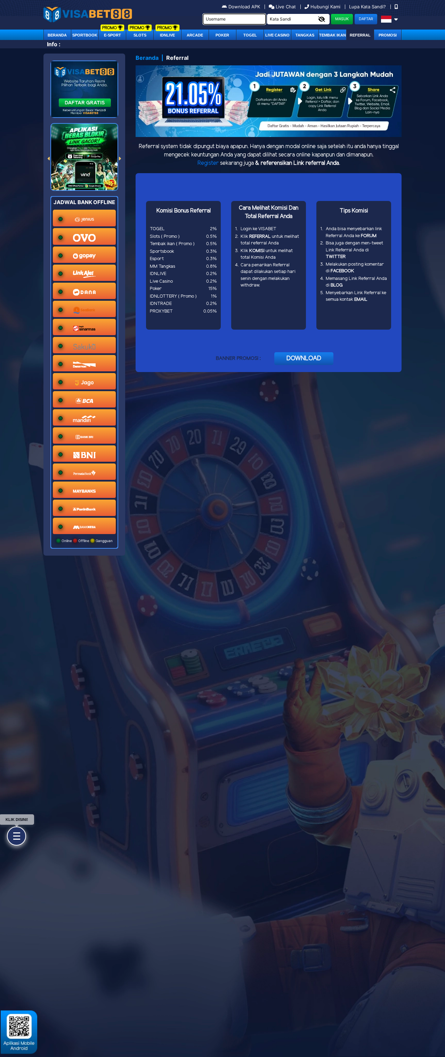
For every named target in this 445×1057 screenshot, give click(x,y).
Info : (53, 44)
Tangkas (305, 35)
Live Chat (285, 6)
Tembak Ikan (332, 35)
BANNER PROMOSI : (238, 359)
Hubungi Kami (325, 6)
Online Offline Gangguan (86, 541)
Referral (360, 35)
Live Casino (277, 35)
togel (250, 35)
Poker (222, 35)
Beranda (57, 35)
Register (208, 163)
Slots (140, 35)
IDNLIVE (167, 35)
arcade (195, 35)
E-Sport (112, 35)
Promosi (388, 35)
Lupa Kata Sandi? (368, 6)
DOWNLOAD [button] (303, 358)
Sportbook (84, 35)
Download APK (244, 6)
